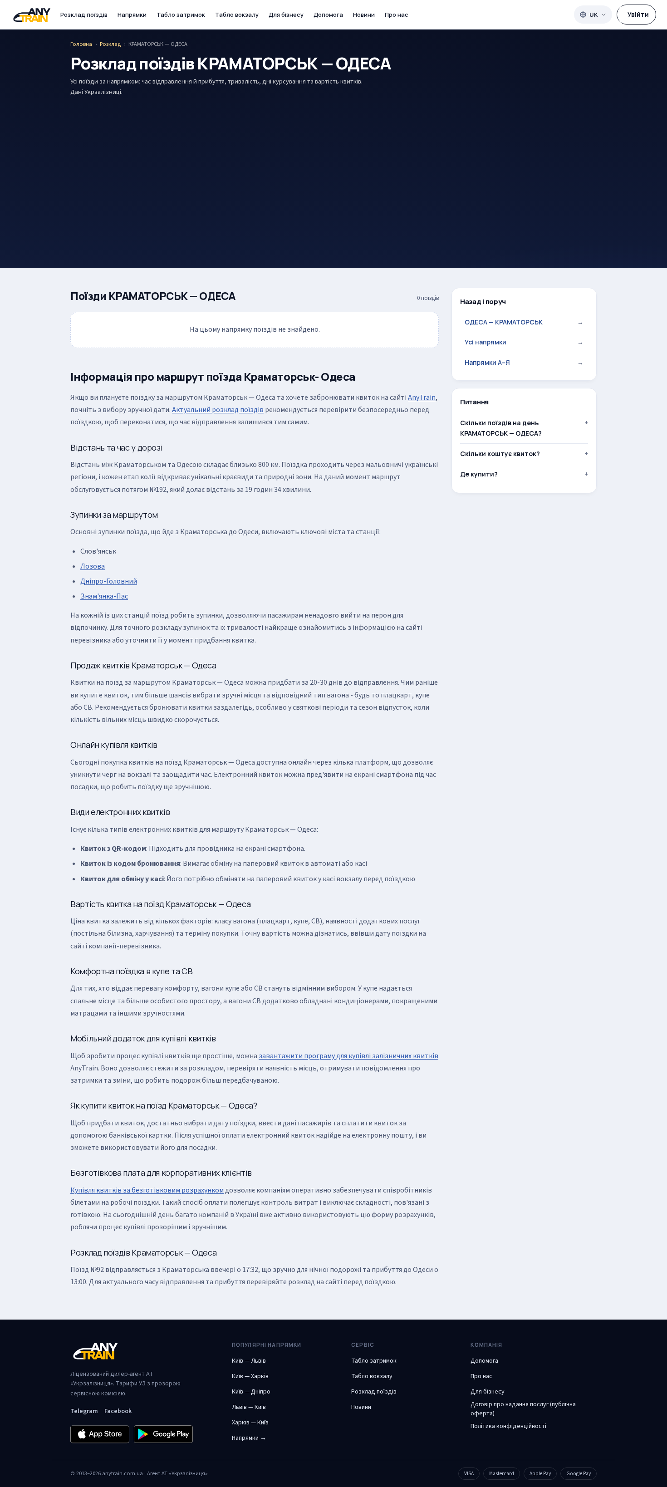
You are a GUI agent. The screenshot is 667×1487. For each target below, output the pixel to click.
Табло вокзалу (237, 14)
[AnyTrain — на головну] (32, 15)
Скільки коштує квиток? (500, 453)
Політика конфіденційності (508, 1426)
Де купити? (479, 474)
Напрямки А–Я (524, 362)
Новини (364, 14)
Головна (81, 44)
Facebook (118, 1411)
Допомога (328, 14)
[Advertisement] (333, 167)
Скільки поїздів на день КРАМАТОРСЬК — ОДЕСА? (501, 427)
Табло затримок (181, 14)
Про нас (396, 14)
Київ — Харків (250, 1376)
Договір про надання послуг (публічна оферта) (523, 1409)
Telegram (84, 1411)
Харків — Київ (250, 1422)
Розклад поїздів (84, 14)
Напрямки (132, 14)
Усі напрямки (524, 342)
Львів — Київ (249, 1407)
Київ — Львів (249, 1360)
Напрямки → (249, 1438)
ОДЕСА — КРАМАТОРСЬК (524, 322)
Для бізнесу (286, 14)
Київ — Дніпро (251, 1391)
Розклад (110, 44)
